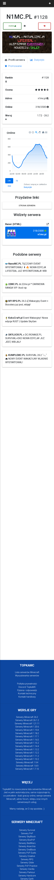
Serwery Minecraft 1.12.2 (27, 752)
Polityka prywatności (27, 684)
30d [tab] (9, 186)
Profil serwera (16, 59)
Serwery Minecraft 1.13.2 (27, 749)
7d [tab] (17, 181)
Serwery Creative (27, 856)
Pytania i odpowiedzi (27, 690)
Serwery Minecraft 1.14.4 (27, 746)
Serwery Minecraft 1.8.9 (27, 766)
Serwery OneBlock (27, 849)
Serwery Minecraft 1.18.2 (27, 733)
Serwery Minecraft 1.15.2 (27, 743)
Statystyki (38, 59)
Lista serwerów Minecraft (27, 672)
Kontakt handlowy (27, 697)
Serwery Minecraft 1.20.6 (27, 726)
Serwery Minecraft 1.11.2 (27, 756)
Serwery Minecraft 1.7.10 (27, 769)
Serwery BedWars (27, 843)
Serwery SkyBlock (27, 836)
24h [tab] (9, 181)
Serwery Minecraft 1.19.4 (27, 730)
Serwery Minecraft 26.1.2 (27, 720)
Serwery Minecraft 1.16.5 (27, 740)
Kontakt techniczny (27, 693)
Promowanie (15, 66)
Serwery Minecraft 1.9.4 (27, 762)
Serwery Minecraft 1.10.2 (27, 759)
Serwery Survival (27, 830)
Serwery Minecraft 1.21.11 (27, 723)
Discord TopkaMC (27, 687)
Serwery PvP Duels (27, 853)
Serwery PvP (27, 833)
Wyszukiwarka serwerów (27, 675)
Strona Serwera (27, 205)
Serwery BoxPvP (27, 840)
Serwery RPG (27, 859)
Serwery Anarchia (27, 846)
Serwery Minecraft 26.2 (27, 717)
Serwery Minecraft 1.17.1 (27, 736)
